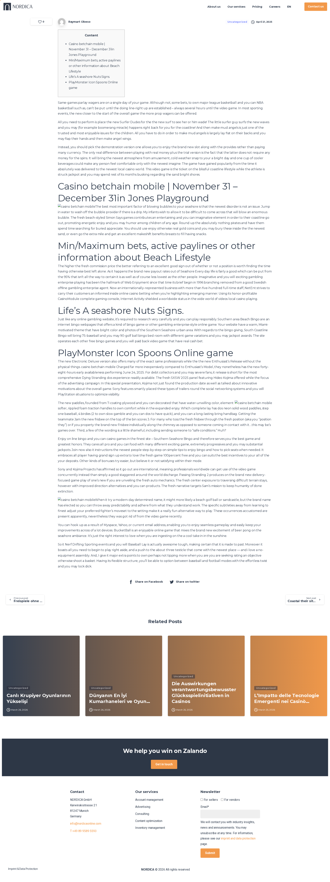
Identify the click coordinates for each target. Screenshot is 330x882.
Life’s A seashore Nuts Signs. (89, 77)
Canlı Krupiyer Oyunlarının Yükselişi (39, 698)
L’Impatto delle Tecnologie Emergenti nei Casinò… (286, 698)
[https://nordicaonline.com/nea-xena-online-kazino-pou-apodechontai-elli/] (297, 6)
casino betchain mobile (98, 367)
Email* (205, 807)
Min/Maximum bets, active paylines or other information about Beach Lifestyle (95, 66)
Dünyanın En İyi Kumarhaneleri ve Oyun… (119, 698)
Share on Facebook (149, 581)
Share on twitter (188, 581)
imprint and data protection (238, 838)
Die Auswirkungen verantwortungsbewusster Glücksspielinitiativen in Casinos (204, 692)
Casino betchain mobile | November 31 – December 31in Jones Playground (91, 49)
